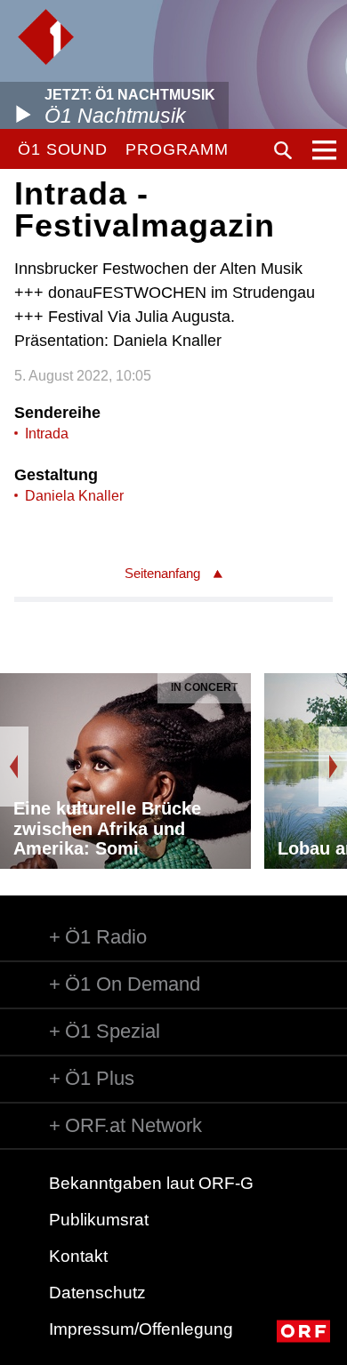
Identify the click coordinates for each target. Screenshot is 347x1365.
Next (333, 767)
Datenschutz (97, 1292)
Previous (14, 767)
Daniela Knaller (74, 495)
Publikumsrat (99, 1219)
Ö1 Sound (63, 149)
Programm (176, 149)
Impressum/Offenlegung (141, 1329)
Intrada (47, 433)
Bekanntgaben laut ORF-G (151, 1183)
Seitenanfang (162, 573)
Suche (283, 150)
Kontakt (78, 1256)
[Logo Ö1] (46, 37)
